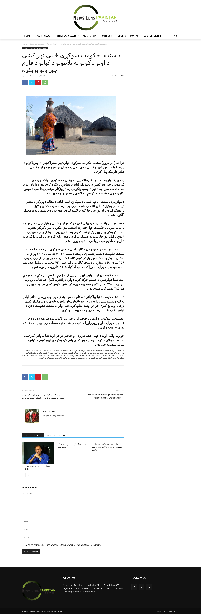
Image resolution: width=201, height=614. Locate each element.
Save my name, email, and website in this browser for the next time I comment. (63, 545)
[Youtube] (149, 587)
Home (24, 44)
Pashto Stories (52, 44)
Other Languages (37, 44)
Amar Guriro (30, 76)
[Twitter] (32, 82)
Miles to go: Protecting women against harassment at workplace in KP (105, 396)
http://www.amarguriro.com (53, 416)
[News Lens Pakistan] (95, 17)
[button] (175, 35)
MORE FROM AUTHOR (56, 436)
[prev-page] (24, 475)
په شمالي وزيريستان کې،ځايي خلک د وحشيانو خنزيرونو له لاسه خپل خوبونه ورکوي (107, 447)
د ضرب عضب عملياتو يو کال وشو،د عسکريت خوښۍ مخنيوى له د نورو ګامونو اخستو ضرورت (43, 396)
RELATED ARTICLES (33, 436)
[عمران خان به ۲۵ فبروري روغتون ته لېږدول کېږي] (38, 453)
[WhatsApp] (45, 82)
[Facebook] (25, 82)
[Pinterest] (38, 82)
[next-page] (28, 475)
